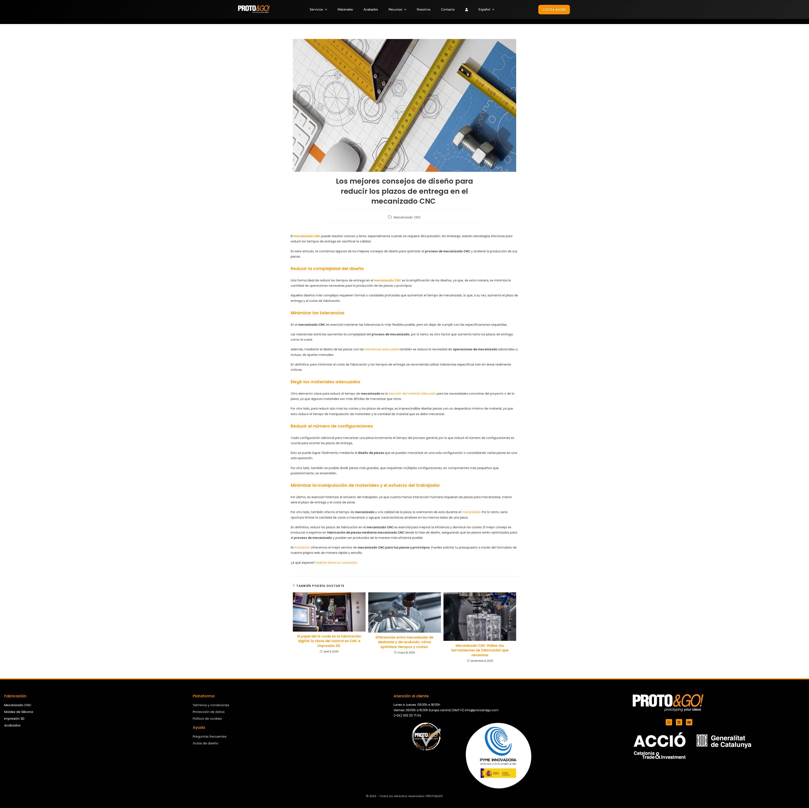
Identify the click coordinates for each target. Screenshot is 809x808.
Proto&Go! (302, 547)
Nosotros (423, 9)
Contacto (448, 9)
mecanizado (471, 512)
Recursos (395, 9)
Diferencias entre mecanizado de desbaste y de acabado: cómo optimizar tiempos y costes (404, 642)
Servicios (316, 9)
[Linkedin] (679, 722)
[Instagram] (669, 722)
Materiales (345, 9)
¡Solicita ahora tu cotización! (337, 563)
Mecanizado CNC (407, 217)
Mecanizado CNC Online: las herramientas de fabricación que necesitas (480, 650)
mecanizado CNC (307, 236)
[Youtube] (689, 722)
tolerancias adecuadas (382, 349)
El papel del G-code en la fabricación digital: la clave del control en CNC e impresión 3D (329, 641)
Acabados (370, 9)
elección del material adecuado (412, 393)
